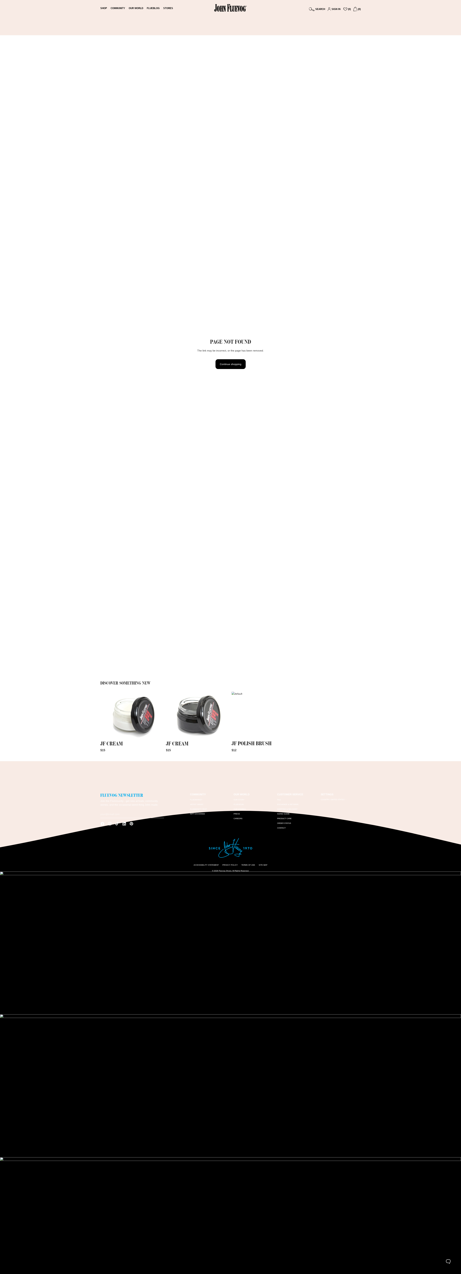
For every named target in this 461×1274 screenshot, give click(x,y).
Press (237, 814)
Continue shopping (230, 364)
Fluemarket (196, 800)
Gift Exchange (197, 814)
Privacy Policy (230, 865)
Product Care (284, 819)
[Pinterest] (131, 824)
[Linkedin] (124, 824)
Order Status (284, 823)
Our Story (239, 800)
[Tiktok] (117, 824)
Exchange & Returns (287, 804)
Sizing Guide (283, 814)
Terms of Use (248, 865)
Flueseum (239, 804)
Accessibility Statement (206, 865)
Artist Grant (196, 804)
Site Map (263, 865)
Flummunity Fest (198, 809)
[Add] (158, 734)
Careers (238, 819)
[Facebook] (102, 824)
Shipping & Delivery (287, 809)
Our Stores (240, 809)
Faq (279, 800)
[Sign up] (162, 814)
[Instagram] (110, 824)
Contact (281, 828)
